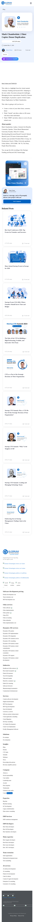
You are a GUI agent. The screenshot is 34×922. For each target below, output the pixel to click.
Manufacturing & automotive (10, 688)
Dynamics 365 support (8, 655)
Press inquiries (6, 785)
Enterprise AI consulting (9, 881)
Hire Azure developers (8, 845)
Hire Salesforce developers (9, 831)
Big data (5, 801)
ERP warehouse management (10, 819)
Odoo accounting (7, 617)
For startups (6, 737)
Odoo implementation (8, 610)
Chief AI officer (7, 876)
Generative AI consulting (9, 884)
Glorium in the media (8, 790)
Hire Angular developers (9, 840)
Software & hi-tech (7, 686)
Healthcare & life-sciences (9, 668)
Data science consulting (9, 811)
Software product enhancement (10, 714)
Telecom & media (7, 678)
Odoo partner (6, 612)
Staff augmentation (7, 855)
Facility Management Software (10, 729)
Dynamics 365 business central (10, 643)
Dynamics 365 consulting (9, 641)
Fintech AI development (9, 874)
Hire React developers (8, 842)
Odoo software (6, 607)
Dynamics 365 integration (9, 636)
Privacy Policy (13, 915)
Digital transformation (8, 701)
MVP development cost (9, 599)
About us (5, 773)
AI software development (9, 868)
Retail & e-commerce (8, 681)
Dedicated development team (10, 858)
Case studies (6, 778)
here (23, 152)
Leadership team (7, 780)
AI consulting (6, 871)
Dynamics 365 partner (8, 631)
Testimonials (6, 788)
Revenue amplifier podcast (9, 764)
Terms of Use (21, 915)
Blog (4, 9)
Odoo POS (5, 615)
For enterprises (6, 740)
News (4, 759)
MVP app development (8, 706)
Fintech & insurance (8, 673)
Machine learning (7, 803)
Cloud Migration (7, 719)
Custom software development (10, 699)
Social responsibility (8, 775)
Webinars (5, 757)
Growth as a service (8, 711)
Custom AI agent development (10, 879)
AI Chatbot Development (9, 724)
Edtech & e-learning (8, 683)
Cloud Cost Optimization (9, 726)
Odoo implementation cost (9, 622)
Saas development (7, 709)
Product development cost (9, 594)
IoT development (7, 806)
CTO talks (5, 752)
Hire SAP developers (8, 829)
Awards (5, 783)
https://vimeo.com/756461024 (9, 83)
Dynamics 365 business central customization (10, 647)
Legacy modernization (8, 808)
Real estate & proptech (8, 670)
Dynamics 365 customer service (11, 638)
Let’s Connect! (17, 201)
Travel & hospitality (8, 676)
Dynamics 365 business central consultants (10, 652)
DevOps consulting (8, 721)
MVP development (7, 704)
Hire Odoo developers (8, 826)
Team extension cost (8, 597)
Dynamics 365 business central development (10, 659)
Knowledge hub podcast (9, 762)
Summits (5, 54)
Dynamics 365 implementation (10, 633)
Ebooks (5, 749)
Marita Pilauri (9, 50)
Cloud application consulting (10, 716)
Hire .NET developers (8, 847)
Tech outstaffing (7, 860)
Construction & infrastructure (10, 691)
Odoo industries (7, 620)
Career (4, 793)
